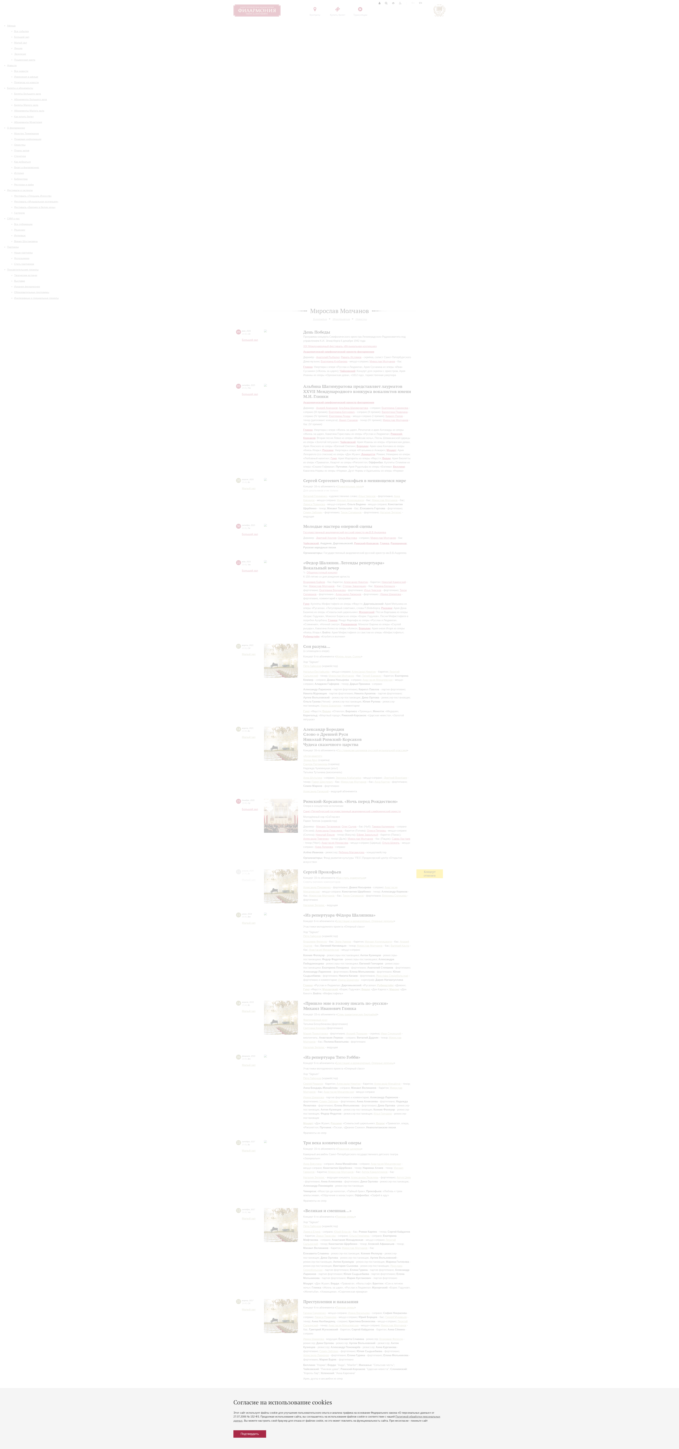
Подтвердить (250, 1434)
